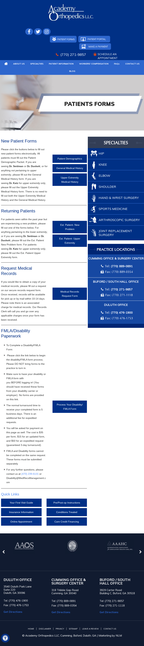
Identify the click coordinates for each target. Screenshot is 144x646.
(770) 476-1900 (122, 312)
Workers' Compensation (94, 63)
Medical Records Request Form (69, 293)
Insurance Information (21, 512)
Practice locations (116, 250)
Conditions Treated (66, 512)
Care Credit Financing (66, 521)
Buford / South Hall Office (116, 281)
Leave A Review (90, 629)
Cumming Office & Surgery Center (116, 258)
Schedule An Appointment (108, 56)
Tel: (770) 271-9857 (112, 601)
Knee (103, 165)
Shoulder (107, 187)
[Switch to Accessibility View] (5, 638)
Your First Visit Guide (21, 502)
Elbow (104, 176)
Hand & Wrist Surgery (119, 198)
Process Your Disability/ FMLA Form (70, 406)
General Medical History (69, 168)
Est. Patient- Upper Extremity (69, 240)
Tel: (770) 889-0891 (63, 601)
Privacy (60, 629)
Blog (72, 71)
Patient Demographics (69, 158)
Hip (101, 153)
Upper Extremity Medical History (70, 179)
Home (31, 629)
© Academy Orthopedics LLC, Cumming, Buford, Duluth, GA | (60, 635)
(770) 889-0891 (122, 266)
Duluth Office (116, 305)
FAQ (117, 63)
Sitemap (73, 629)
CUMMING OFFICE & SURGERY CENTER (68, 581)
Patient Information (61, 63)
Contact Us (132, 63)
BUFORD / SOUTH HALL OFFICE (115, 581)
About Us (19, 63)
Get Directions (13, 611)
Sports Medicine (113, 209)
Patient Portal (97, 39)
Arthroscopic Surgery (119, 220)
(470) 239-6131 (30, 473)
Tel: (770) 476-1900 (16, 600)
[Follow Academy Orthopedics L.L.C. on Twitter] (38, 31)
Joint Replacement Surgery (115, 233)
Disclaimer (45, 629)
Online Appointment (21, 521)
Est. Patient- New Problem (69, 227)
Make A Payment (98, 46)
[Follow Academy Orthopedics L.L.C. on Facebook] (29, 31)
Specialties (36, 63)
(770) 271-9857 (73, 54)
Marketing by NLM (110, 635)
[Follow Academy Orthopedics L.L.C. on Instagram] (47, 31)
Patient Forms (66, 39)
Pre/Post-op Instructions (66, 502)
